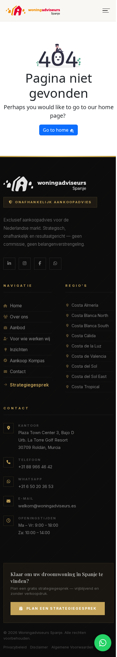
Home (16, 305)
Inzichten (19, 349)
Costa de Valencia (89, 356)
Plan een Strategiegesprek (61, 608)
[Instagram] (25, 264)
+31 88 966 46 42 (35, 466)
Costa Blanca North (90, 315)
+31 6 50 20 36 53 (35, 486)
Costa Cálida (84, 335)
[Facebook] (40, 264)
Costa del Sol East (89, 376)
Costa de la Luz (86, 345)
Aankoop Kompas (27, 360)
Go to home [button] (56, 130)
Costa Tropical (85, 386)
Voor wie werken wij (30, 338)
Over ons (19, 317)
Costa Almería (85, 305)
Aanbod (17, 327)
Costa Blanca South (90, 325)
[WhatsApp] (55, 264)
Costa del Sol (84, 366)
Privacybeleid (15, 647)
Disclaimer (39, 647)
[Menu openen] (106, 11)
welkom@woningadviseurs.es (47, 505)
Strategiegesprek (29, 385)
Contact (18, 371)
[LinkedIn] (9, 264)
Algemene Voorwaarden (72, 647)
